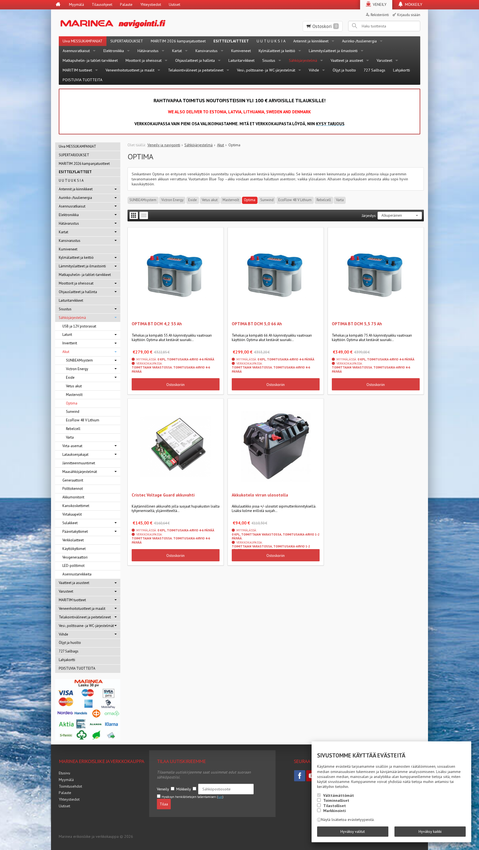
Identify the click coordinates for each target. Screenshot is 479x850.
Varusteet (384, 60)
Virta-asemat (72, 446)
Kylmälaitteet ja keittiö (277, 50)
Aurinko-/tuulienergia (359, 41)
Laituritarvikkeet (241, 60)
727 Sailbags (374, 70)
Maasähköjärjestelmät (79, 471)
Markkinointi (334, 810)
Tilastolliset (334, 805)
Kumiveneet (241, 50)
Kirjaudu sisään (408, 14)
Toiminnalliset (336, 800)
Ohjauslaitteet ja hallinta (195, 60)
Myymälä (76, 4)
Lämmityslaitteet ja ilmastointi (333, 50)
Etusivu (64, 772)
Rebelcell (324, 200)
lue (220, 797)
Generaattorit (72, 480)
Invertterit (69, 343)
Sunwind (267, 200)
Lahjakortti (401, 70)
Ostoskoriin (175, 384)
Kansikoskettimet (75, 505)
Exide (192, 200)
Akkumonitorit (73, 497)
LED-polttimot (73, 565)
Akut (65, 351)
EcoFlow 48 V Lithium (295, 200)
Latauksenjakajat (75, 454)
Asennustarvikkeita (76, 574)
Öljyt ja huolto (344, 70)
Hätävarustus (148, 50)
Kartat (177, 50)
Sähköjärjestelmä (303, 60)
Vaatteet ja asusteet (347, 60)
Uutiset (174, 4)
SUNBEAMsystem (142, 200)
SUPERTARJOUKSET (126, 41)
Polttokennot (72, 488)
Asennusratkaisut (76, 50)
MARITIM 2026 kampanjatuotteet (178, 41)
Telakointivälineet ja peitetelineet (195, 70)
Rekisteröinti (380, 14)
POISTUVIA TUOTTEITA (82, 79)
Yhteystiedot (150, 4)
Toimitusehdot (70, 786)
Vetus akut (210, 200)
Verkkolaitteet (73, 540)
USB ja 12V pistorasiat (79, 326)
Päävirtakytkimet (75, 531)
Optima (249, 200)
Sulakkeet (70, 523)
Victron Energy (172, 200)
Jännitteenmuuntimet (78, 463)
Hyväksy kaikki (430, 831)
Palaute (126, 4)
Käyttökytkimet (74, 548)
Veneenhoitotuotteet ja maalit (130, 70)
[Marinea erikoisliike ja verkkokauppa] (140, 22)
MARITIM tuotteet (77, 70)
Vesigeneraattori (75, 557)
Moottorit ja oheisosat (144, 60)
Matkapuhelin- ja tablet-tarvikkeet (90, 60)
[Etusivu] (58, 4)
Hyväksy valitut (352, 831)
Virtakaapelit (72, 514)
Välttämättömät (338, 795)
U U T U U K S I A (271, 41)
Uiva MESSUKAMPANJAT (83, 41)
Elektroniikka (113, 50)
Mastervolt (231, 200)
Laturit (67, 334)
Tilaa (164, 804)
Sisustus (268, 60)
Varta (340, 200)
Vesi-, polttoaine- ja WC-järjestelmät (266, 70)
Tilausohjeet (102, 4)
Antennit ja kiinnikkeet (310, 41)
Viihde (314, 70)
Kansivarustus (206, 50)
